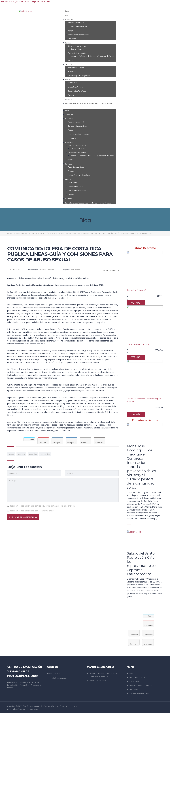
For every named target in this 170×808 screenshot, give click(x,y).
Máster (70, 60)
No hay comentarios (111, 270)
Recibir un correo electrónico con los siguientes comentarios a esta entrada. (42, 506)
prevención (45, 454)
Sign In (22, 803)
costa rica (33, 454)
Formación (69, 43)
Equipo (70, 30)
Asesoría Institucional (76, 67)
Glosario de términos (98, 680)
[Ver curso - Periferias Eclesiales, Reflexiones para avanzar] (145, 378)
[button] (89, 107)
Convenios (72, 39)
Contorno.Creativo (51, 706)
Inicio (67, 11)
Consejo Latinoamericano (77, 26)
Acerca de (69, 15)
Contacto (68, 99)
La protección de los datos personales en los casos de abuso (88, 103)
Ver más (135, 303)
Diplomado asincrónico (77, 46)
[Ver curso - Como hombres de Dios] (145, 324)
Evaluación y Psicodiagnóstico (79, 76)
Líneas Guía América (75, 87)
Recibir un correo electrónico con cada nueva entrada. (33, 510)
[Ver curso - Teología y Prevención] (145, 270)
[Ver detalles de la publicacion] (145, 432)
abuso (11, 454)
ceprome (21, 454)
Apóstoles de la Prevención (78, 35)
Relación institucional (76, 22)
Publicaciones (73, 83)
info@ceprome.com (59, 678)
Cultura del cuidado (78, 49)
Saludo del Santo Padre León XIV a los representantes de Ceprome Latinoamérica (142, 563)
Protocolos (72, 71)
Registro (15, 803)
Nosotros (69, 19)
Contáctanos (134, 681)
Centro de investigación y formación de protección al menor (26, 1)
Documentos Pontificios (77, 91)
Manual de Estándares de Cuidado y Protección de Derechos (93, 56)
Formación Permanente (77, 53)
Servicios (68, 64)
